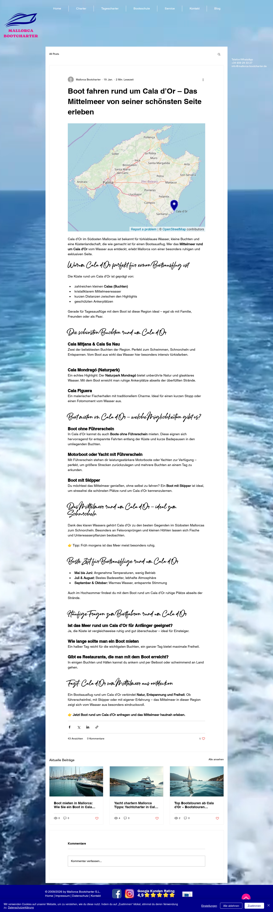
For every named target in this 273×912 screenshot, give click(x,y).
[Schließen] (268, 905)
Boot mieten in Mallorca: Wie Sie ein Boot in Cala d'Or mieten (73, 805)
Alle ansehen (216, 759)
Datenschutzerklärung (21, 907)
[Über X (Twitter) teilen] (78, 727)
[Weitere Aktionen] (203, 79)
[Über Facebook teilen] (69, 727)
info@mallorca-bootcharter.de (249, 66)
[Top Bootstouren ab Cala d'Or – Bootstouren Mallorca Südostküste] (197, 781)
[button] (81, 9)
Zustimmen (254, 906)
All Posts (54, 53)
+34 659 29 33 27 (242, 62)
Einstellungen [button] (209, 906)
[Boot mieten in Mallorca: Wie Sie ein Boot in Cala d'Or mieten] (76, 781)
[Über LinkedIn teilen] (88, 727)
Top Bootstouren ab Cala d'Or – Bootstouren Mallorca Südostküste (194, 805)
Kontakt (96, 896)
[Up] (246, 898)
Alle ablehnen (231, 906)
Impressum (62, 896)
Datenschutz (80, 896)
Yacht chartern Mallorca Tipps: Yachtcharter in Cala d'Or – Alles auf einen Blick (135, 805)
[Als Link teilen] (97, 727)
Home (49, 896)
